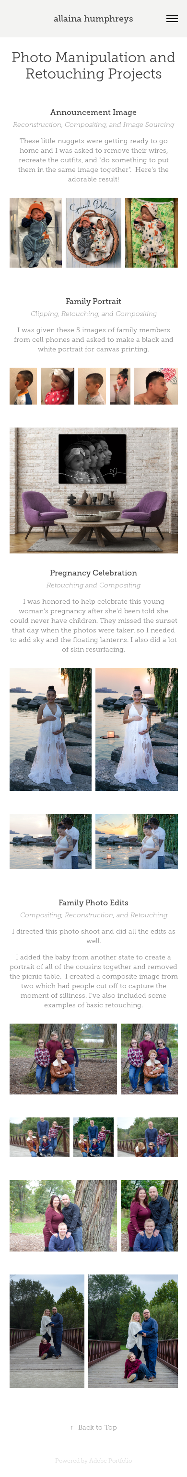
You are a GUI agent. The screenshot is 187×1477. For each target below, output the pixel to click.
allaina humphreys (93, 18)
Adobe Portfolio (110, 1460)
